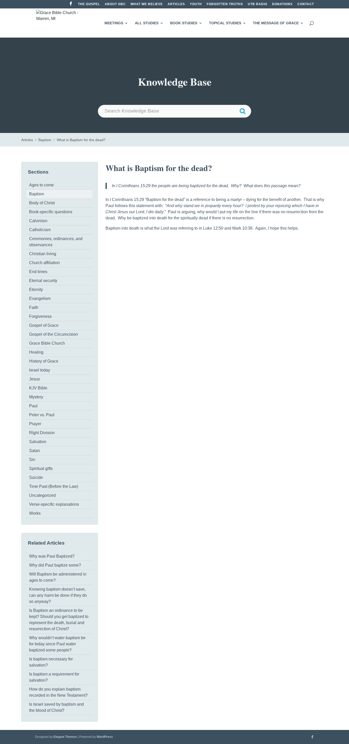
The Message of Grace (276, 23)
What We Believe (147, 4)
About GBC (115, 4)
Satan (34, 450)
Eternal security (43, 280)
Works (35, 513)
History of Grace (43, 361)
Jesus (34, 379)
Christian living (42, 254)
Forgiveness (40, 316)
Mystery (36, 397)
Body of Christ (42, 203)
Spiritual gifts (41, 468)
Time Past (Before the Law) (53, 486)
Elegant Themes (65, 737)
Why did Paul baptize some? (55, 565)
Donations (282, 4)
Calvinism (38, 221)
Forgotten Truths (225, 4)
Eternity (36, 289)
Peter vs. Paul (41, 415)
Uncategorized (42, 495)
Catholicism (40, 230)
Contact (305, 4)
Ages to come (41, 185)
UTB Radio (257, 4)
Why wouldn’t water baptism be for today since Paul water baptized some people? (57, 644)
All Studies (146, 23)
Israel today (39, 370)
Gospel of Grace (44, 325)
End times (38, 271)
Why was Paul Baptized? (52, 556)
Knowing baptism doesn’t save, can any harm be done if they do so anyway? (58, 595)
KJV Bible (38, 388)
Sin (32, 459)
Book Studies (183, 23)
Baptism (44, 140)
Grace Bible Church (47, 343)
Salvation (37, 441)
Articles (176, 4)
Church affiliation (44, 263)
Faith (33, 307)
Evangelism (40, 298)
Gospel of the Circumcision (53, 334)
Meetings (113, 23)
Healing (36, 352)
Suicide (36, 477)
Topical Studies (225, 23)
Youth (196, 4)
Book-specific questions (50, 212)
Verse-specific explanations (54, 504)
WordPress (105, 737)
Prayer (35, 424)
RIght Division (42, 433)
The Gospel (89, 4)
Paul (33, 406)
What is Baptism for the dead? (81, 140)
